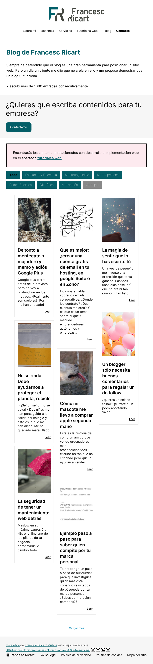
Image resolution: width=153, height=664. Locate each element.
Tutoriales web (87, 31)
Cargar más (76, 628)
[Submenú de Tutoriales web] (99, 31)
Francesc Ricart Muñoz (41, 645)
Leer (48, 311)
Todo (13, 175)
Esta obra (13, 645)
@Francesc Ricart (20, 655)
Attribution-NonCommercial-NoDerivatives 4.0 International (48, 650)
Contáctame (18, 127)
